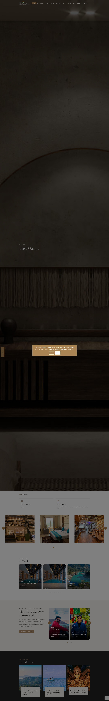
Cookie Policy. (71, 349)
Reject (51, 353)
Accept (57, 353)
